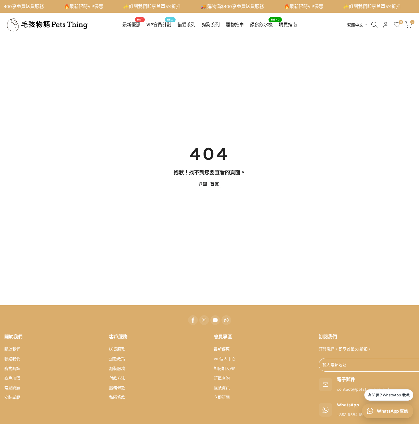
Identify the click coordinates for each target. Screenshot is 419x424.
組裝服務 (117, 368)
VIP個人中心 (224, 359)
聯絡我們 (12, 359)
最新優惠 (222, 349)
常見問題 (12, 388)
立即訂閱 (222, 397)
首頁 (214, 184)
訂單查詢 (222, 378)
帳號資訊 (222, 388)
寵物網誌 (12, 368)
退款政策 (117, 359)
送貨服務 (117, 349)
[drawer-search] (374, 25)
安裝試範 (12, 397)
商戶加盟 (12, 378)
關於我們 (12, 349)
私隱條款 (117, 397)
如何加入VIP (224, 368)
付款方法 (117, 378)
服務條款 (117, 388)
